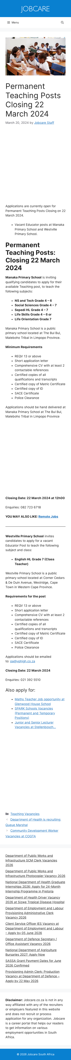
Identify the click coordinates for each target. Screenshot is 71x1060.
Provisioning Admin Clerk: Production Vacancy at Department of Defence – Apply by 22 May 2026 (32, 976)
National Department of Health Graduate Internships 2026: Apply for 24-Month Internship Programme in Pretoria (35, 886)
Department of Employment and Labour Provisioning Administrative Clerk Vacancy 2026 (34, 912)
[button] (62, 22)
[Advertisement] (35, 167)
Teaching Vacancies (25, 814)
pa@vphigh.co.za (22, 661)
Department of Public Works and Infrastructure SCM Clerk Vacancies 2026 (31, 860)
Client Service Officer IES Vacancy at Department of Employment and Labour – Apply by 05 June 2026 (34, 928)
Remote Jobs (48, 516)
